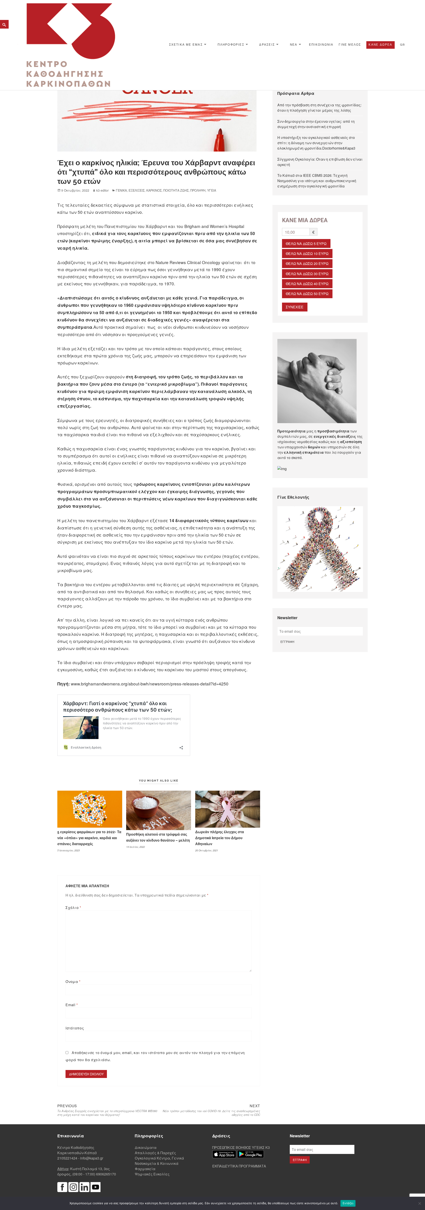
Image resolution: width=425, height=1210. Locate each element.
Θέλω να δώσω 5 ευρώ (306, 243)
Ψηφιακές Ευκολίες (152, 1174)
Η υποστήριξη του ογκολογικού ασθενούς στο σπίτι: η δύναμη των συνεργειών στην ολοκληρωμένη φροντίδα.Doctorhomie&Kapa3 (316, 143)
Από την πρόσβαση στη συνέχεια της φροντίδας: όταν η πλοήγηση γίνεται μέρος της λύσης (319, 107)
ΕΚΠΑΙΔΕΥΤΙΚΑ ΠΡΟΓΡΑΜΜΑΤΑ (239, 1166)
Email (72, 1004)
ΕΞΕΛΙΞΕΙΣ (137, 190)
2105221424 (67, 1158)
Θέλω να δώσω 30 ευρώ (307, 273)
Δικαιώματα (145, 1147)
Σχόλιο (73, 907)
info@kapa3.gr (91, 1158)
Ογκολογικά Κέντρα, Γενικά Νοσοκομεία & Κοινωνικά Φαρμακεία (159, 1163)
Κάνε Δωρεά (380, 44)
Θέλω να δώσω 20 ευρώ (307, 263)
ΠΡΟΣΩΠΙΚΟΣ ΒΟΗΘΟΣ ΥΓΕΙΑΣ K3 (241, 1147)
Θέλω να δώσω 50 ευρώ (307, 293)
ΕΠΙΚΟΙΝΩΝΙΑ (321, 44)
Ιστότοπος (75, 1028)
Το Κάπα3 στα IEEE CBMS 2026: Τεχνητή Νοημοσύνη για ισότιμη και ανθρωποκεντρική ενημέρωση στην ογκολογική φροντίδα (316, 181)
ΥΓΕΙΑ (211, 190)
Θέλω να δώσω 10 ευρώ (307, 253)
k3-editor (102, 190)
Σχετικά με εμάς (186, 44)
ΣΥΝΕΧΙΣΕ (294, 306)
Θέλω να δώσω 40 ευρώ (307, 283)
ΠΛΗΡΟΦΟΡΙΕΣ (231, 44)
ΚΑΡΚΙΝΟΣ (154, 190)
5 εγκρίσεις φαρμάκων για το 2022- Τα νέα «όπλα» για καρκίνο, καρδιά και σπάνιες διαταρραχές (89, 838)
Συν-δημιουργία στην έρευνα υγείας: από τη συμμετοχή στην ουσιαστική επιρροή (316, 124)
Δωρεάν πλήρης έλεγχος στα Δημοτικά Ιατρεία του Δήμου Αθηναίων (219, 838)
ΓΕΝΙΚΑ (121, 190)
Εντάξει (348, 1203)
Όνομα (73, 981)
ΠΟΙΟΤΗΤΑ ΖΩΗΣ (176, 190)
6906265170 (106, 1174)
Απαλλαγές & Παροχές (155, 1152)
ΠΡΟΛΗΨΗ (197, 190)
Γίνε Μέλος (350, 44)
